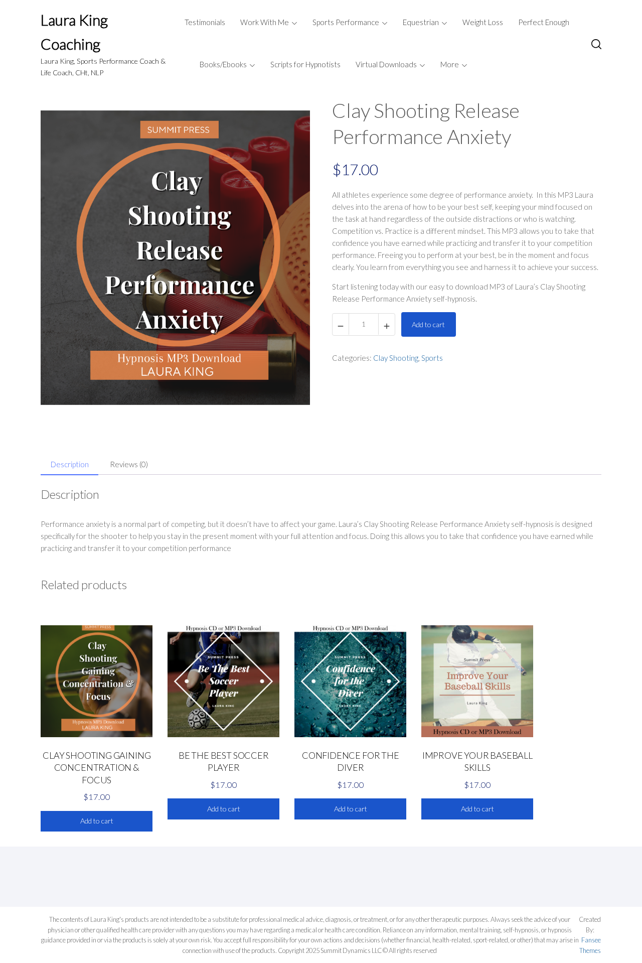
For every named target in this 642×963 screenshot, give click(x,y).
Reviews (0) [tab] (129, 464)
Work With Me (264, 22)
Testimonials (205, 22)
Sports (432, 357)
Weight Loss (482, 22)
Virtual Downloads (386, 64)
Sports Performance (345, 22)
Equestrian (421, 22)
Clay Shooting (395, 357)
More (449, 64)
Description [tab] (70, 464)
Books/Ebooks (223, 64)
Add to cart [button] (96, 820)
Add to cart (428, 324)
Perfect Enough (543, 22)
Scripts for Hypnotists (305, 64)
